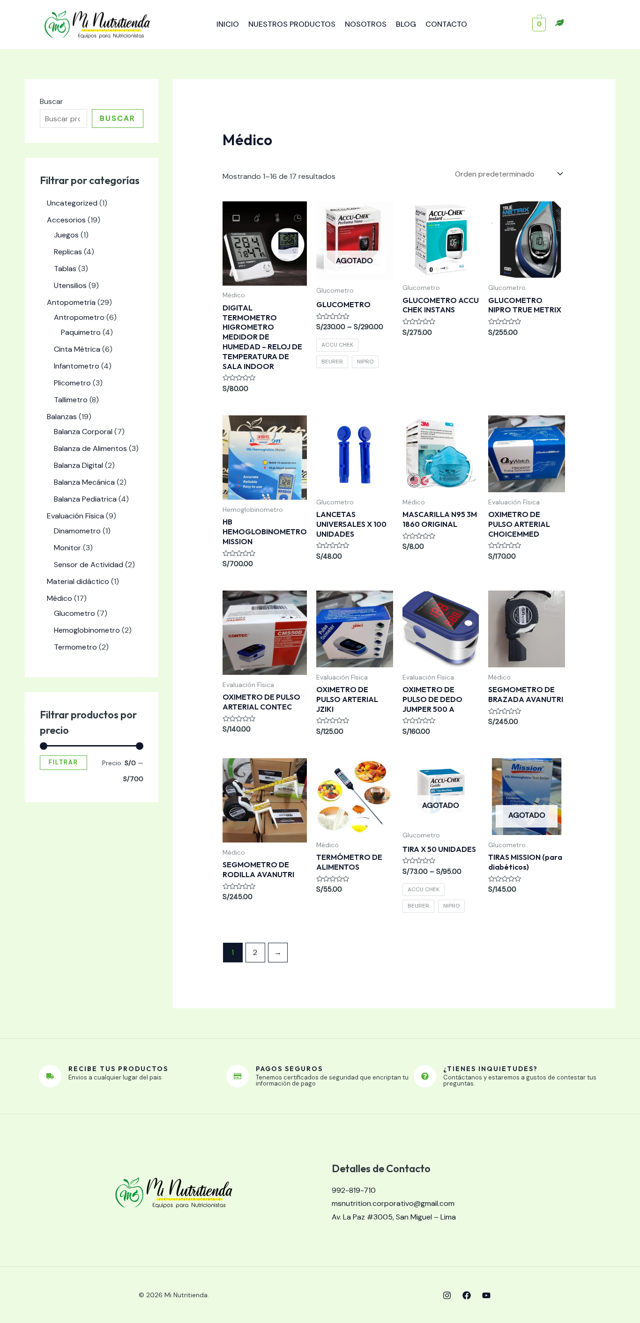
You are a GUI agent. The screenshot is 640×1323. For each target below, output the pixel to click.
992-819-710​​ (354, 1190)
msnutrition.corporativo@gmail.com (393, 1203)
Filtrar (63, 762)
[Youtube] (486, 1295)
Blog (406, 24)
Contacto (446, 24)
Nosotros (366, 24)
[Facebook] (466, 1295)
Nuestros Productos (291, 24)
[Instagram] (447, 1295)
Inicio (227, 24)
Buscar (51, 101)
